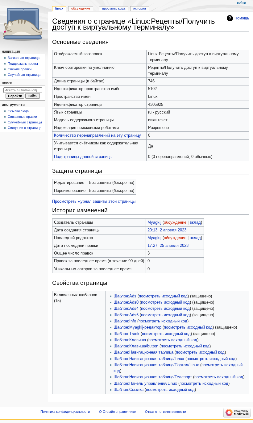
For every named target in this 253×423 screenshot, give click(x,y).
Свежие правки (19, 69)
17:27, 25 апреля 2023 (168, 245)
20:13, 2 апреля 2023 (166, 230)
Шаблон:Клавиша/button (136, 346)
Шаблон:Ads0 (126, 302)
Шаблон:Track (126, 334)
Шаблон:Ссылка (128, 390)
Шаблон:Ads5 (126, 315)
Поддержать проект (23, 63)
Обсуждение (80, 8)
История (139, 8)
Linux (59, 8)
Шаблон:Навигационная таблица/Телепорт (153, 377)
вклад (195, 222)
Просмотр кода (113, 8)
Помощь (241, 18)
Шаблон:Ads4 (126, 308)
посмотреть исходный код (163, 296)
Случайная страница (24, 75)
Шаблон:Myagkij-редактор (137, 327)
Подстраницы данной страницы (83, 157)
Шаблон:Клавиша (130, 340)
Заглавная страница (23, 58)
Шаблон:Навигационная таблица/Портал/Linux (156, 365)
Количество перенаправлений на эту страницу (97, 135)
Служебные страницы (25, 122)
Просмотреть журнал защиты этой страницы (93, 201)
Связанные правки (22, 116)
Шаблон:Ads (125, 296)
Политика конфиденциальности (65, 411)
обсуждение (175, 222)
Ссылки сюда (18, 111)
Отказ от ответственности (165, 411)
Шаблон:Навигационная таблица (143, 352)
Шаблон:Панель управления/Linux (145, 383)
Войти (241, 2)
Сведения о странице (24, 128)
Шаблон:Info (125, 321)
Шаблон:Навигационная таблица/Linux (149, 359)
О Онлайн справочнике (117, 411)
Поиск (7, 83)
